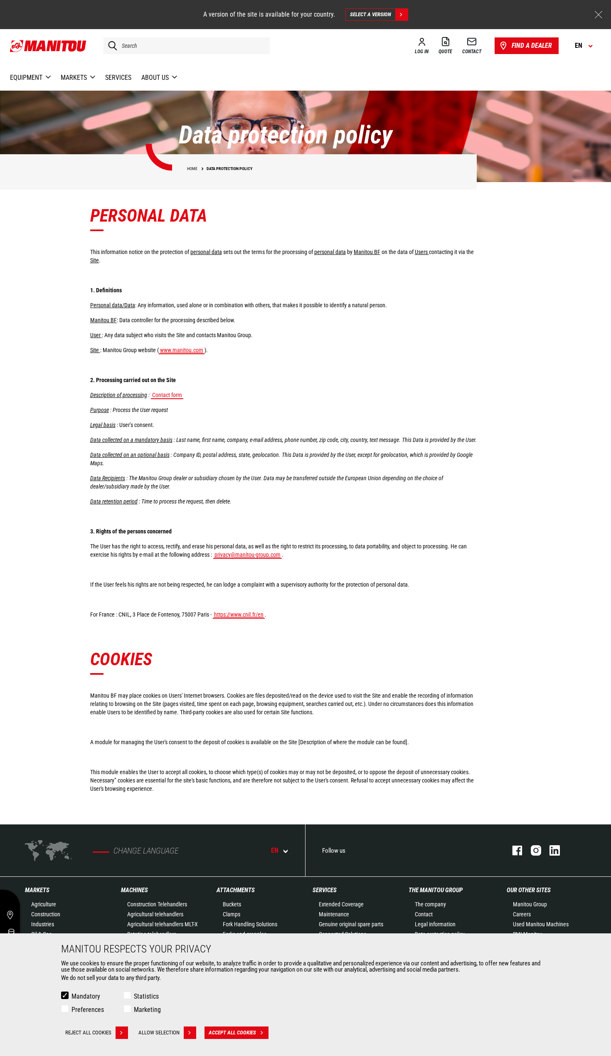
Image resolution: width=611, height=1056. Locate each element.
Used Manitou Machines (541, 924)
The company (430, 904)
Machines (134, 890)
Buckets (232, 904)
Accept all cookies (232, 1032)
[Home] (48, 45)
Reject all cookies (88, 1032)
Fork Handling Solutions (250, 924)
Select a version (370, 14)
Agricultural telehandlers (155, 914)
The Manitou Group (436, 890)
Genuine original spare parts (351, 924)
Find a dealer (532, 45)
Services (325, 890)
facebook (513, 850)
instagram (531, 850)
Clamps (231, 914)
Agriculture (43, 904)
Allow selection (159, 1032)
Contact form (167, 395)
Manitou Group (530, 904)
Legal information (435, 924)
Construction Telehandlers (157, 904)
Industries (42, 924)
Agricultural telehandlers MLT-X (162, 924)
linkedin (550, 850)
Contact (424, 914)
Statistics (146, 996)
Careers (522, 914)
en (274, 850)
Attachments (236, 890)
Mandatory (85, 996)
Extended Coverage (341, 904)
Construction (45, 914)
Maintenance (334, 914)
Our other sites (529, 890)
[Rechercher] (110, 45)
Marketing (147, 1010)
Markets (37, 890)
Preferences (87, 1010)
